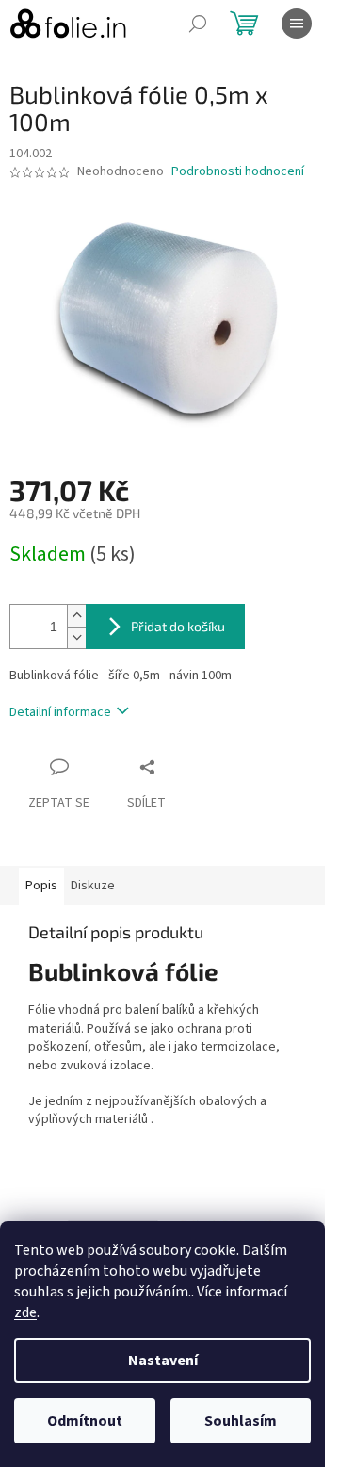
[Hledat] (198, 23)
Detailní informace (60, 712)
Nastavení (163, 1360)
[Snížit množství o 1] (76, 637)
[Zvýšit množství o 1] (76, 616)
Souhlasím (240, 1420)
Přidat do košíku (178, 626)
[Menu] (296, 23)
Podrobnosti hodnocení (237, 172)
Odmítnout (84, 1420)
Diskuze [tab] (93, 885)
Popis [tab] (41, 885)
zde (25, 1312)
